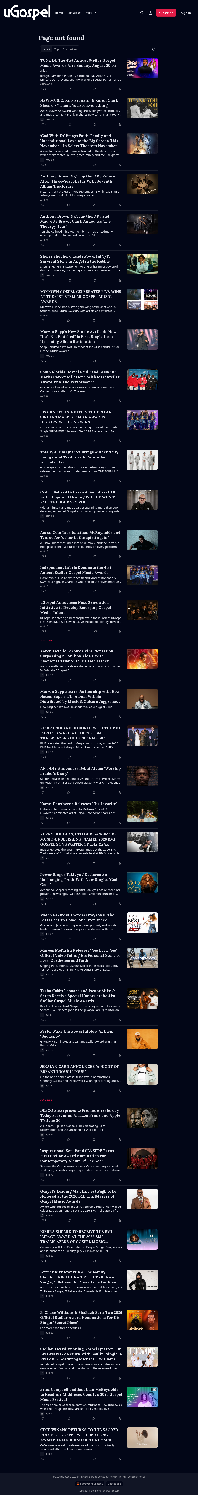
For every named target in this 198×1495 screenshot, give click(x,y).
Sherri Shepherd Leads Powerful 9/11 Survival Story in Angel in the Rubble (75, 259)
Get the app (114, 1483)
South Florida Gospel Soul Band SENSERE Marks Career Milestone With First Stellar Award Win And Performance (80, 377)
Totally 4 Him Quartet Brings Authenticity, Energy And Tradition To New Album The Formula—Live (79, 457)
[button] (59, 12)
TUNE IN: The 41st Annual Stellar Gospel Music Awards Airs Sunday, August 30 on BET (78, 65)
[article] (99, 74)
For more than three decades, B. (61, 1328)
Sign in (186, 13)
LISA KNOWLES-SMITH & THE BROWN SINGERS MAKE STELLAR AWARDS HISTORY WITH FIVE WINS (76, 417)
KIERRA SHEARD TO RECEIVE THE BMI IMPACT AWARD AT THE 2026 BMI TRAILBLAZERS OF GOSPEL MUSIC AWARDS (76, 1236)
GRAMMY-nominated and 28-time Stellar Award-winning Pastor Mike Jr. (78, 1043)
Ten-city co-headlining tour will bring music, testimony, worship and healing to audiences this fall (76, 233)
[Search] (142, 13)
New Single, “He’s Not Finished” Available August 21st (76, 707)
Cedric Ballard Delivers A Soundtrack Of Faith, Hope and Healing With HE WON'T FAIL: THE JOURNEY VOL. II (77, 497)
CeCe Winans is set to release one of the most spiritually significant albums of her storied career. (77, 1447)
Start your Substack (91, 1483)
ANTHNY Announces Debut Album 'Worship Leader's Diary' (80, 771)
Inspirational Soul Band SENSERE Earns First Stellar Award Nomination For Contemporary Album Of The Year (77, 1156)
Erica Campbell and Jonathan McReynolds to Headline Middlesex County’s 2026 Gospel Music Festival (81, 1394)
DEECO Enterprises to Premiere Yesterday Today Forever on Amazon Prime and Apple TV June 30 (80, 1115)
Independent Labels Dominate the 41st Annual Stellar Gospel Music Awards (75, 570)
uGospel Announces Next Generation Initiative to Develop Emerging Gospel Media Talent (75, 607)
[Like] (42, 205)
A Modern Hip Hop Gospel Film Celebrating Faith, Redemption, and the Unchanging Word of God (73, 1127)
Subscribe (166, 13)
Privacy (113, 1476)
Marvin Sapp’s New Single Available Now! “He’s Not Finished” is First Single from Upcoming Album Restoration (79, 336)
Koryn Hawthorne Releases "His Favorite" (78, 803)
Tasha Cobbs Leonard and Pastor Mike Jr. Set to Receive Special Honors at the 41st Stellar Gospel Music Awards (78, 995)
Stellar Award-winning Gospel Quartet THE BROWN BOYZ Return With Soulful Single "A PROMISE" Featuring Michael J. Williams (81, 1354)
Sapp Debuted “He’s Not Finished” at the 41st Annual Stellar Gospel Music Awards (79, 349)
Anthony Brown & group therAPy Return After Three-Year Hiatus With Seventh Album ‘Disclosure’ (77, 181)
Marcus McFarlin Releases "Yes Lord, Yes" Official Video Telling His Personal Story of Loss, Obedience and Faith (80, 955)
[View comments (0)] (69, 89)
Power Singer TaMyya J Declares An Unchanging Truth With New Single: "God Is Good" (81, 879)
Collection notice (136, 1476)
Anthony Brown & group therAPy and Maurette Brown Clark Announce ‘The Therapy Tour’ (75, 221)
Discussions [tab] (70, 49)
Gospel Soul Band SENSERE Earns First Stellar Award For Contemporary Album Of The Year (77, 389)
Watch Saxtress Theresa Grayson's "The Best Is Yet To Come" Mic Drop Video (77, 917)
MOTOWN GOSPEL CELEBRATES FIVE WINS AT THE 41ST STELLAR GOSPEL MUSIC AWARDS (80, 296)
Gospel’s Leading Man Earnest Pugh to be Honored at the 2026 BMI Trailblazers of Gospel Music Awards (78, 1196)
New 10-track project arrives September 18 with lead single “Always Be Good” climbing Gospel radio (79, 193)
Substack (83, 1490)
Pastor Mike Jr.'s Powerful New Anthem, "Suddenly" (77, 1033)
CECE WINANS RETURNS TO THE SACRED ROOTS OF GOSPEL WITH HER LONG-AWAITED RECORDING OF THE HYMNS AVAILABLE (79, 1435)
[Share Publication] (150, 13)
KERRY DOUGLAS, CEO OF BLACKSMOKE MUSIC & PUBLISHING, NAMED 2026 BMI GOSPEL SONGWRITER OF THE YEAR (78, 839)
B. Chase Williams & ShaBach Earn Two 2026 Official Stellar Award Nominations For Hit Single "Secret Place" (81, 1317)
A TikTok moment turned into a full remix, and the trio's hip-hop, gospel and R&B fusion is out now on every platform (80, 545)
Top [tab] (56, 49)
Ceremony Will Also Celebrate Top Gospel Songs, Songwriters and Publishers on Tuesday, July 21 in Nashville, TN (81, 1249)
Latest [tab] (46, 49)
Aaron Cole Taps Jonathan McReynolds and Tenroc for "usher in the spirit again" (80, 535)
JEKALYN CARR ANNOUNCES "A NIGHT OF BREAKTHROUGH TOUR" (79, 1069)
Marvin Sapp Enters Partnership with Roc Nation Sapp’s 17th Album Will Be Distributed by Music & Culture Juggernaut (80, 696)
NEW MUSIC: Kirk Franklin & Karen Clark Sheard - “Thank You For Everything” (79, 103)
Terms (122, 1476)
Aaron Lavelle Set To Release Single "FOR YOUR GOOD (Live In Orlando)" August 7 (80, 668)
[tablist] (59, 49)
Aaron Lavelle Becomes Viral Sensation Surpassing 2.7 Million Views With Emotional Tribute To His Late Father (76, 656)
